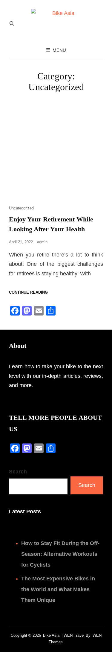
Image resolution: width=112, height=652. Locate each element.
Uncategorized (21, 208)
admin (42, 242)
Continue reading (28, 292)
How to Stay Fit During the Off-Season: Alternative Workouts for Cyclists (60, 554)
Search (18, 472)
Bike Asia (51, 635)
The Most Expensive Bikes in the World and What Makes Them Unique (58, 589)
